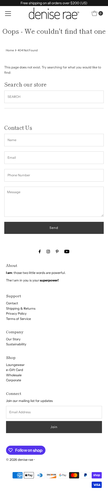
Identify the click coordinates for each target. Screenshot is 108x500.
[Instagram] (48, 251)
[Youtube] (66, 251)
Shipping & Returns (20, 308)
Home (10, 50)
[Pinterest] (57, 251)
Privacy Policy (16, 313)
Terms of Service (18, 319)
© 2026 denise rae (19, 460)
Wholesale (14, 375)
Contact (12, 303)
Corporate (13, 380)
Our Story (13, 339)
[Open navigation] (8, 13)
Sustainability (16, 344)
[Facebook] (40, 251)
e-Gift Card (14, 370)
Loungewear (15, 365)
